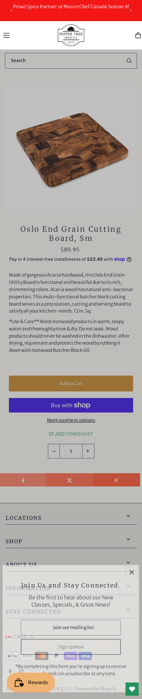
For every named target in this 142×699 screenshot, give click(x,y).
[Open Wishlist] (132, 689)
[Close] (131, 572)
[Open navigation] (27, 35)
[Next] (130, 10)
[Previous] (11, 10)
